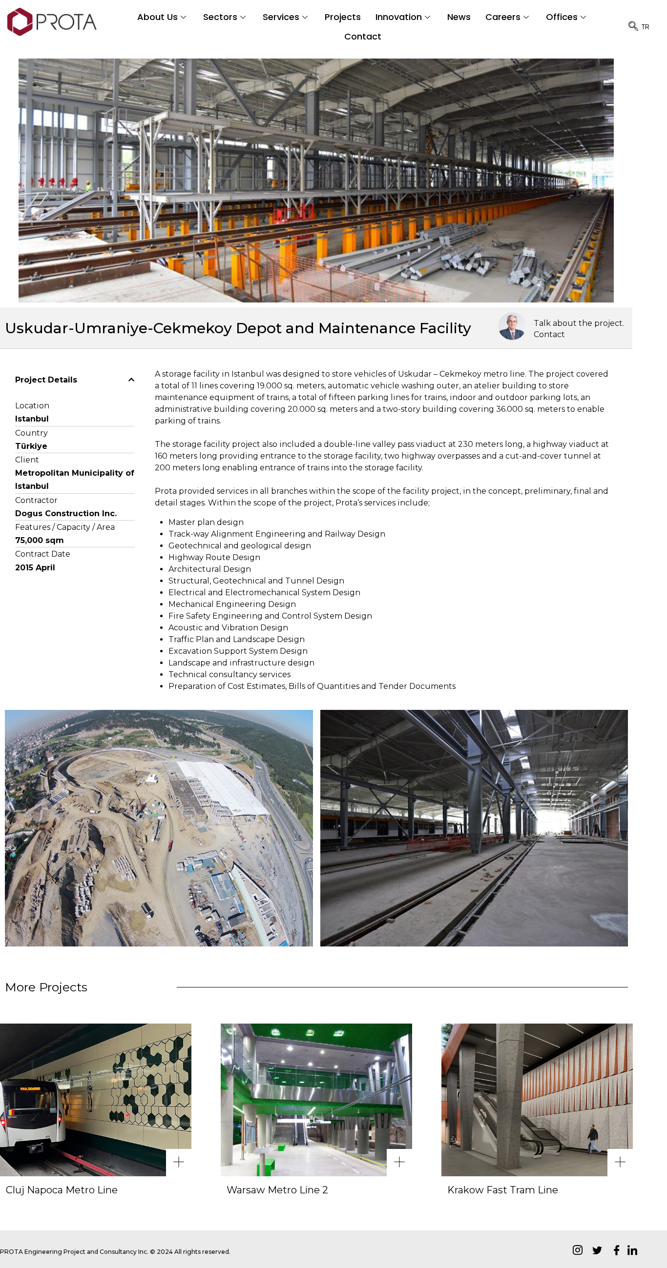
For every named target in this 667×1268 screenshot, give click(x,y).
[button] (75, 380)
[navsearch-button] (628, 27)
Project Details (46, 379)
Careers (503, 17)
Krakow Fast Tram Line (502, 1190)
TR (645, 26)
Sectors (220, 17)
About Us (157, 17)
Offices (562, 17)
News (459, 17)
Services (281, 17)
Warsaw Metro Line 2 (277, 1190)
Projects (343, 17)
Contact (362, 36)
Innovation (398, 17)
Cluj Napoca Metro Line (62, 1190)
